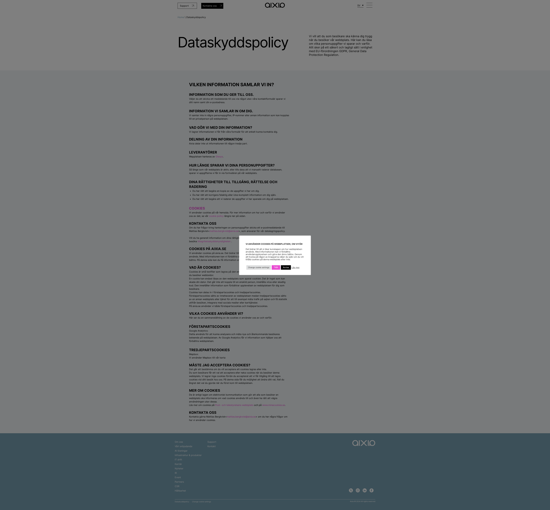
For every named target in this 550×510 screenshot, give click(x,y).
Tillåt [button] (276, 267)
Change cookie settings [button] (258, 267)
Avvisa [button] (286, 267)
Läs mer (296, 267)
